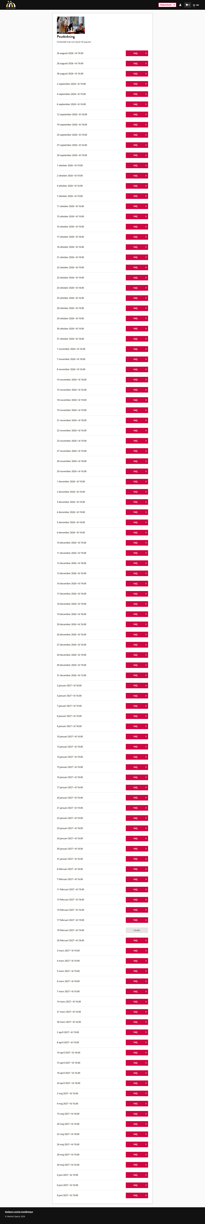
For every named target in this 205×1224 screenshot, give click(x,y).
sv (194, 4)
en (197, 4)
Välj (140, 54)
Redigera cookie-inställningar (19, 1211)
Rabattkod (165, 4)
